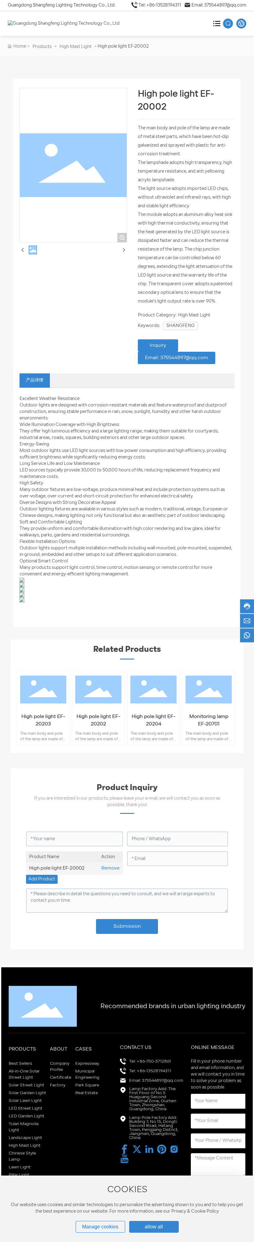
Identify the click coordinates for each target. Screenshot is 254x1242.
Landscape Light (25, 1138)
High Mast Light (75, 47)
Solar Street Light (26, 1085)
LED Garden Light (26, 1116)
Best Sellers (20, 1064)
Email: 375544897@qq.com (218, 5)
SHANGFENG (180, 326)
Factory (57, 1085)
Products (42, 47)
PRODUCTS (22, 1049)
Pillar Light (19, 1175)
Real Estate (86, 1093)
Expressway (87, 1064)
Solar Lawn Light (25, 1101)
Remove (110, 868)
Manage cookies (100, 1226)
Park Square (87, 1085)
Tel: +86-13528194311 (159, 5)
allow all (154, 1226)
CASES (83, 1049)
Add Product (41, 879)
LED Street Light (25, 1109)
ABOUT (58, 1049)
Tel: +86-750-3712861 (150, 1061)
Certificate (60, 1078)
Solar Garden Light (27, 1093)
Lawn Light (20, 1167)
